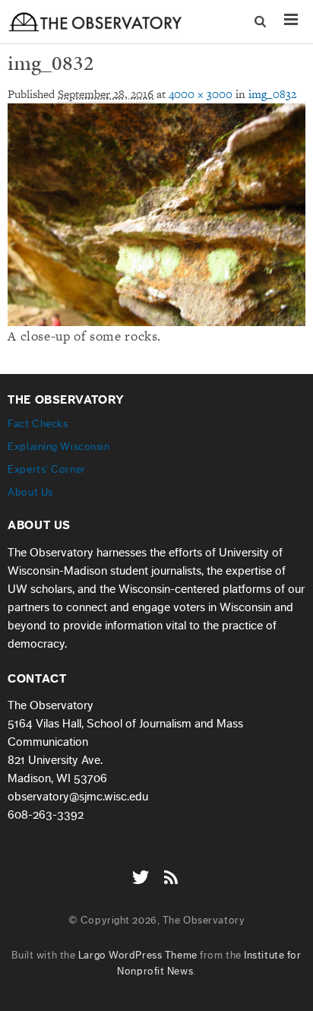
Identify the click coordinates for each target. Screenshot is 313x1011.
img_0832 (272, 94)
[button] (262, 22)
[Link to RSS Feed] (172, 870)
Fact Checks (38, 423)
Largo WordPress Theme (138, 955)
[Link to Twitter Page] (144, 870)
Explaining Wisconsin (58, 446)
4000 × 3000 (200, 94)
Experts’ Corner (46, 469)
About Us (30, 492)
